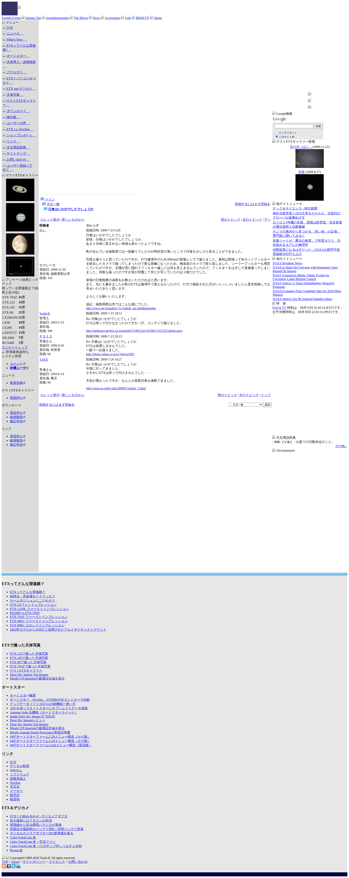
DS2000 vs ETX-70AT (25, 613)
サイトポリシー (34, 861)
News (96, 18)
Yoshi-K (44, 313)
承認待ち (16, 397)
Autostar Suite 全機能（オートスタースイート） (43, 712)
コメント (16, 363)
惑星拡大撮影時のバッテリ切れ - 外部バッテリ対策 (47, 829)
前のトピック (230, 219)
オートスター (18, 56)
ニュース (15, 33)
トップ (266, 395)
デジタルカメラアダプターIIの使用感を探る (41, 833)
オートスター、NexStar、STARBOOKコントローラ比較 (50, 699)
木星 (301, 172)
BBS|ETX (142, 18)
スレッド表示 (50, 219)
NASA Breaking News (287, 263)
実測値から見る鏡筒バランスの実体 (36, 824)
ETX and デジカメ (21, 88)
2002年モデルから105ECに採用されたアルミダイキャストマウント (58, 629)
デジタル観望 (19, 766)
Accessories (112, 18)
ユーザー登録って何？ (18, 168)
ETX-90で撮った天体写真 (28, 662)
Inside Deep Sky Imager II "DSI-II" (33, 716)
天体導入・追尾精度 (19, 64)
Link (128, 18)
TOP (9, 28)
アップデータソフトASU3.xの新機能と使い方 (43, 704)
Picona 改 (16, 850)
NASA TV (279, 307)
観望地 (15, 799)
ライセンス (57, 861)
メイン (50, 199)
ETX (13, 762)
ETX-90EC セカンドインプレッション (37, 625)
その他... (341, 446)
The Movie (81, 18)
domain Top (33, 18)
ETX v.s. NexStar (20, 129)
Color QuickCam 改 (23, 837)
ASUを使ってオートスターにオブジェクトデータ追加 (49, 708)
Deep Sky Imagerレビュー (27, 720)
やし (42, 230)
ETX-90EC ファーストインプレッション (39, 621)
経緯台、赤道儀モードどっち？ (32, 596)
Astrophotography (58, 18)
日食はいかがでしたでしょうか (71, 209)
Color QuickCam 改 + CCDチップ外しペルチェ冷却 (46, 846)
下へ (267, 219)
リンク (13, 141)
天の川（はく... (301, 147)
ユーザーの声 (18, 123)
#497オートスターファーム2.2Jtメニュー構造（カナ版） (50, 736)
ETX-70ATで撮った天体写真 (30, 666)
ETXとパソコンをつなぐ (19, 80)
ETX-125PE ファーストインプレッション (39, 609)
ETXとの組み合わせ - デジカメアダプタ (38, 816)
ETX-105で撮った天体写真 (29, 658)
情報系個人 (18, 778)
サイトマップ (18, 153)
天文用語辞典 (18, 147)
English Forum (11, 18)
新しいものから (73, 219)
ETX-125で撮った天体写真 (29, 653)
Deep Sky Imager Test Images (29, 674)
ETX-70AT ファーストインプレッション (38, 617)
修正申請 (16, 421)
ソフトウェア (19, 774)
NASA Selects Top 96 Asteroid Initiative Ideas (302, 299)
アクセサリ (16, 72)
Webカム (16, 770)
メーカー (16, 791)
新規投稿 (16, 383)
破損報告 (16, 417)
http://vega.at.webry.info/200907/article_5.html (116, 388)
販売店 (15, 795)
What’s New (16, 39)
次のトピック (252, 219)
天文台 (15, 786)
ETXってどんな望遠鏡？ (27, 592)
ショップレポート (21, 135)
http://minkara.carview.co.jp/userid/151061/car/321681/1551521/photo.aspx (134, 330)
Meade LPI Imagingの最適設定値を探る (37, 678)
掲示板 (13, 117)
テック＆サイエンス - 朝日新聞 (295, 208)
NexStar (15, 782)
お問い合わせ (18, 159)
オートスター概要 (23, 695)
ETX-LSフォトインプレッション (33, 604)
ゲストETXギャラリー (19, 103)
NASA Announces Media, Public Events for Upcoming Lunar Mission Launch (301, 277)
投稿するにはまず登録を (252, 204)
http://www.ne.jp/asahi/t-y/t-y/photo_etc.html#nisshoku (121, 308)
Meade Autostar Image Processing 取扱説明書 (40, 732)
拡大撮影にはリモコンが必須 (31, 820)
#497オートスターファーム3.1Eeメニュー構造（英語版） (51, 745)
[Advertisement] (18, 510)
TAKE (43, 359)
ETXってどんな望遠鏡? (19, 48)
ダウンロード (18, 111)
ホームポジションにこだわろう (32, 600)
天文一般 (53, 204)
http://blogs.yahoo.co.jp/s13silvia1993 (110, 354)
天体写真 (15, 94)
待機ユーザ (18, 368)
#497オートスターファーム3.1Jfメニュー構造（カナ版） (50, 741)
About (158, 18)
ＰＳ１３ (45, 336)
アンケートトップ (15, 347)
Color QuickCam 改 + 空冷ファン (33, 841)
